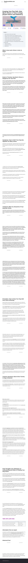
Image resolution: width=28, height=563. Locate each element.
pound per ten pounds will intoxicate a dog (8, 121)
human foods (14, 339)
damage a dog (20, 68)
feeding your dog (8, 508)
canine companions (21, 478)
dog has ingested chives (10, 72)
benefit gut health (20, 504)
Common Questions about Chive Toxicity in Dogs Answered (12, 40)
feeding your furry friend (22, 200)
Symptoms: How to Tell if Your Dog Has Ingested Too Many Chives (13, 36)
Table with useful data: (7, 43)
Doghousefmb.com (9, 1)
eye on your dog (10, 171)
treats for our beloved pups (15, 489)
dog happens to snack (14, 232)
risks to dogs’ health (9, 481)
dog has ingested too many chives (14, 152)
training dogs (21, 196)
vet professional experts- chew (18, 134)
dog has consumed (20, 166)
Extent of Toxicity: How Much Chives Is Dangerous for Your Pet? (13, 35)
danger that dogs (7, 306)
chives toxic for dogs (10, 483)
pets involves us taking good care (18, 363)
